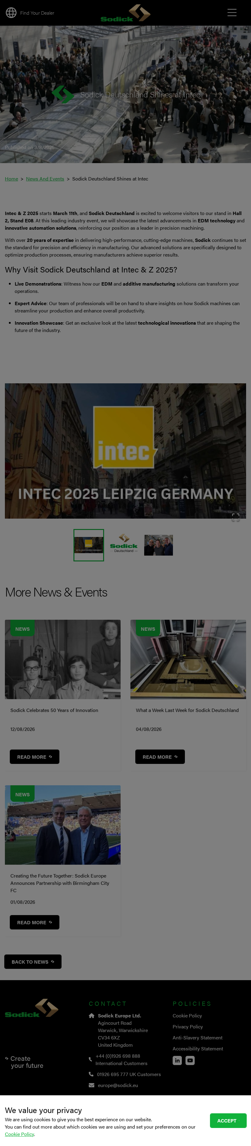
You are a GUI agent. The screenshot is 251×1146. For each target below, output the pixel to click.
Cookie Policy (19, 1133)
